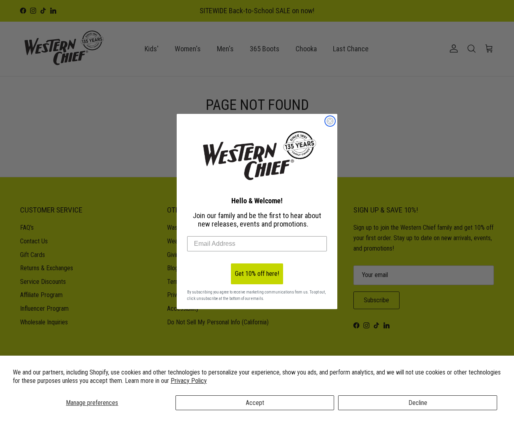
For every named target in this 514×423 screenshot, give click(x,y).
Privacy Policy (189, 381)
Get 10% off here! (257, 273)
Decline (417, 403)
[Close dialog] (330, 121)
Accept (255, 403)
